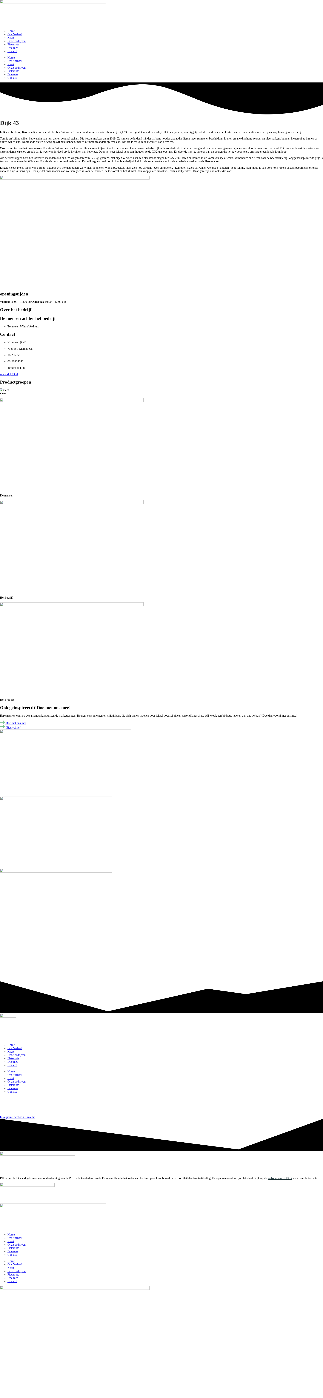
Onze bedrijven (16, 41)
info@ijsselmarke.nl (12, 1110)
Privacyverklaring (10, 1104)
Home (11, 31)
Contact (12, 51)
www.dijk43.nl (9, 374)
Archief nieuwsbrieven (13, 1098)
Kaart (10, 37)
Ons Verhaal (14, 34)
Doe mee (12, 47)
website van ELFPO (280, 1178)
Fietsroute (13, 44)
